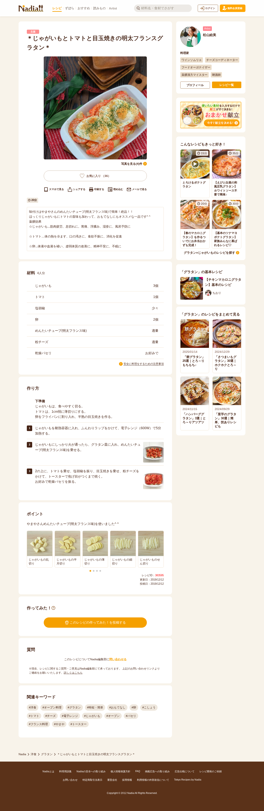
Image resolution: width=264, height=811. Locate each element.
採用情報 (127, 779)
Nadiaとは (48, 771)
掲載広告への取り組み (157, 771)
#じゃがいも (92, 716)
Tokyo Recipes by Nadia (187, 779)
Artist (113, 8)
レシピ (57, 8)
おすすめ (84, 8)
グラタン (47, 754)
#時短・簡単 (95, 707)
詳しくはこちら (73, 672)
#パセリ (131, 716)
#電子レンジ (70, 716)
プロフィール (195, 85)
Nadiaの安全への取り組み (91, 771)
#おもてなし (117, 707)
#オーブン (113, 716)
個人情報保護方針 (120, 771)
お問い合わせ (70, 779)
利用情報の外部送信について (153, 779)
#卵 (134, 707)
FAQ (137, 771)
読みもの (99, 8)
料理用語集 (65, 771)
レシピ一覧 (226, 84)
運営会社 (112, 779)
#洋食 (32, 707)
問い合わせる (118, 659)
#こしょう (149, 707)
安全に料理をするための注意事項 (144, 363)
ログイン (210, 8)
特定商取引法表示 (92, 779)
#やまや (59, 724)
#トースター (79, 724)
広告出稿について (184, 771)
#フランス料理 (38, 724)
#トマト (34, 716)
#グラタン (74, 707)
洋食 (34, 754)
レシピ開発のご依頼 (210, 771)
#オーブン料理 (51, 707)
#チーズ (50, 716)
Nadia (22, 754)
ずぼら (69, 8)
